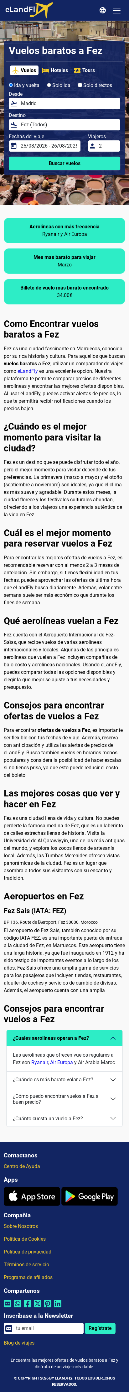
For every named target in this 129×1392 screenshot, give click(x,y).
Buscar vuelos (64, 163)
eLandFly (28, 371)
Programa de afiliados (28, 1277)
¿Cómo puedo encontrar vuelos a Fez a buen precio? (56, 1099)
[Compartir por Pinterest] (47, 1308)
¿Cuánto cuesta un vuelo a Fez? (48, 1119)
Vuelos (28, 70)
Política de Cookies (25, 1239)
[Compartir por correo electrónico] (7, 1308)
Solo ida (60, 85)
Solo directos (97, 85)
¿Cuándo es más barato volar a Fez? (53, 1080)
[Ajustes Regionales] (103, 10)
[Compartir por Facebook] (27, 1308)
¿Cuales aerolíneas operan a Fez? (51, 1038)
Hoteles (59, 70)
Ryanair (39, 1062)
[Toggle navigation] (116, 11)
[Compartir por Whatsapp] (17, 1308)
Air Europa (61, 1062)
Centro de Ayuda (22, 1166)
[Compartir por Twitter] (37, 1308)
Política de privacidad (27, 1252)
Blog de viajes (19, 1343)
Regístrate (100, 1328)
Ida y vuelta (26, 85)
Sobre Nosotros (21, 1226)
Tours (88, 70)
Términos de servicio (26, 1265)
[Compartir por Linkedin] (57, 1308)
